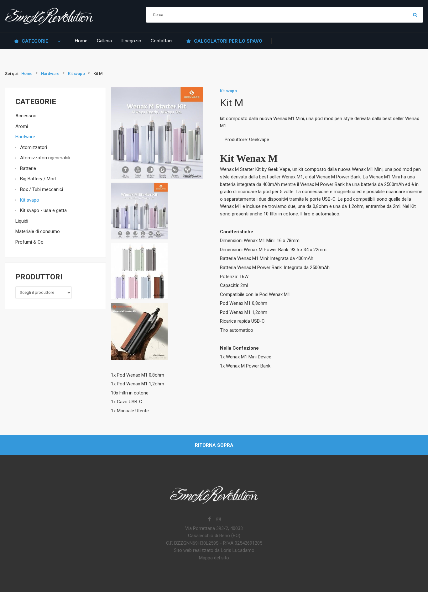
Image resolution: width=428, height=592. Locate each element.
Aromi (21, 126)
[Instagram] (218, 519)
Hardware (25, 137)
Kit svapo (29, 200)
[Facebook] (209, 519)
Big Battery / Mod (38, 179)
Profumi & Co (29, 242)
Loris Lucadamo (237, 550)
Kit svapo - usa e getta (43, 210)
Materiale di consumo (37, 231)
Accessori (25, 116)
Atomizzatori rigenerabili (45, 158)
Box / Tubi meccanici (41, 189)
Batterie (28, 168)
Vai (415, 15)
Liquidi (21, 221)
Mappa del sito (214, 558)
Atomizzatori (33, 147)
